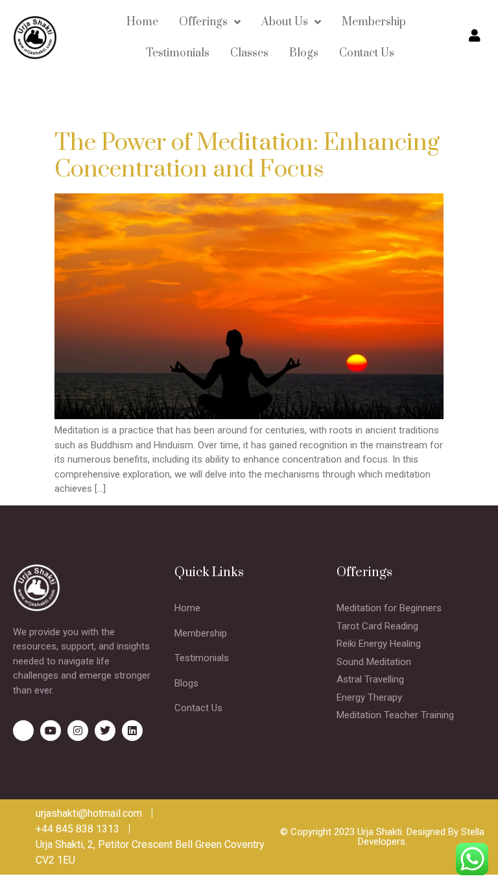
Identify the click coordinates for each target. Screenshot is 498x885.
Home (142, 22)
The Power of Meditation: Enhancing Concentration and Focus (247, 156)
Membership (374, 22)
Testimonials (177, 53)
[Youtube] (50, 730)
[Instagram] (77, 730)
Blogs (303, 53)
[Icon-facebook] (23, 730)
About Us (284, 22)
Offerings (203, 22)
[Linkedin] (132, 730)
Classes (249, 53)
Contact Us (366, 53)
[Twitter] (105, 730)
